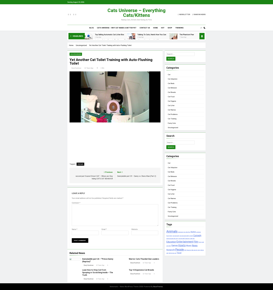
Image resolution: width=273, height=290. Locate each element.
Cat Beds (171, 83)
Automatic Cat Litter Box (184, 232)
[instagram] (70, 14)
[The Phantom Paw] (173, 38)
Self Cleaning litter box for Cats (192, 250)
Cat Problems (173, 114)
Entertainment (184, 241)
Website (134, 229)
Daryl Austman (76, 68)
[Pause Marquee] (202, 36)
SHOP (170, 28)
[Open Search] (201, 28)
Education (171, 241)
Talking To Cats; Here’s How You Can (151, 35)
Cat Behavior (172, 88)
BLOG (91, 28)
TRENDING (179, 28)
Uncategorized (75, 54)
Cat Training (172, 119)
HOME (155, 28)
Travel (179, 253)
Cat (169, 75)
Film (196, 241)
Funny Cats (172, 123)
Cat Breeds (172, 92)
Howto (182, 245)
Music (189, 245)
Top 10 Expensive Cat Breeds (141, 270)
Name (74, 229)
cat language (176, 235)
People (179, 249)
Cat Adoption (172, 79)
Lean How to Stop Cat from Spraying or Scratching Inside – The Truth (97, 272)
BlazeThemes (158, 286)
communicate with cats (172, 238)
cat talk (191, 235)
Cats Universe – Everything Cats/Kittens (136, 13)
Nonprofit (170, 250)
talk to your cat (172, 253)
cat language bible (184, 235)
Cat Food (171, 97)
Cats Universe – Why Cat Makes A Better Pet (116, 28)
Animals (80, 164)
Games (174, 245)
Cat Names (172, 110)
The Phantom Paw (186, 35)
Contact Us (145, 28)
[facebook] (68, 14)
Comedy (197, 235)
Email (104, 229)
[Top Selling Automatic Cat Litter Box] (89, 37)
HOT (162, 28)
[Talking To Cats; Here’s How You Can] (131, 37)
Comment (76, 203)
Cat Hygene (172, 101)
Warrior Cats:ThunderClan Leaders (144, 259)
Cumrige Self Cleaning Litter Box (186, 238)
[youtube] (76, 14)
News (194, 245)
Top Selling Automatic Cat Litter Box (109, 35)
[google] (74, 14)
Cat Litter (171, 105)
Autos (193, 232)
